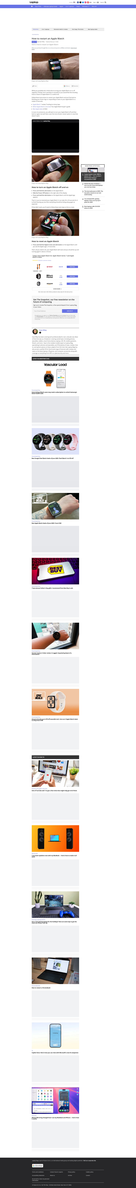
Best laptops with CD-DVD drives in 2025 (92, 207)
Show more (56, 289)
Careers (88, 1175)
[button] (103, 2)
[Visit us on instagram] (85, 2)
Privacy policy (71, 1172)
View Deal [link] (72, 266)
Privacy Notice (40, 316)
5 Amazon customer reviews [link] (44, 260)
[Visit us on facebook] (78, 2)
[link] (38, 267)
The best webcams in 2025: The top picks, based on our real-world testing (93, 193)
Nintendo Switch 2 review (61, 29)
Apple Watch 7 (37, 104)
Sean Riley (42, 41)
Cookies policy (89, 1172)
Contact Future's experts (56, 1172)
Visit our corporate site (89, 1160)
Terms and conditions (38, 1172)
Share (35, 86)
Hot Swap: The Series (77, 29)
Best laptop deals (92, 29)
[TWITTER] (40, 333)
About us (52, 1175)
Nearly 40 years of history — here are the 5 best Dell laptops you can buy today (93, 185)
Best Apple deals (38, 109)
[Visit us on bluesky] (83, 2)
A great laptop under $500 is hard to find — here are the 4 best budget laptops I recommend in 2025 (92, 177)
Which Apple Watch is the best (42, 107)
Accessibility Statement (38, 1175)
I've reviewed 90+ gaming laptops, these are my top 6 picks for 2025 (92, 200)
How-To (34, 42)
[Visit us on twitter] (80, 2)
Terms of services (54, 315)
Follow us (68, 86)
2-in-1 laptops (45, 29)
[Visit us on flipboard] (88, 2)
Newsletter (76, 86)
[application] (55, 136)
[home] (32, 6)
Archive (70, 1175)
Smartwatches (35, 34)
